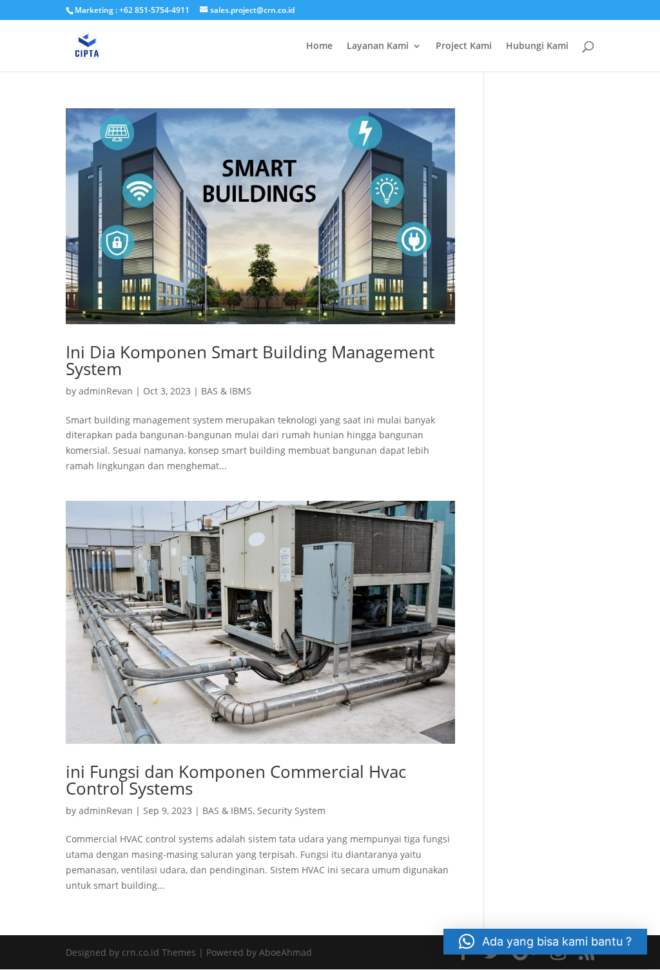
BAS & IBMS (226, 391)
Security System (291, 810)
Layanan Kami (378, 46)
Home (319, 46)
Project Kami (464, 46)
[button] (545, 942)
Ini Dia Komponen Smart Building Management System (250, 360)
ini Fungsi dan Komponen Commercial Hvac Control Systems (236, 780)
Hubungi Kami (537, 46)
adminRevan (106, 391)
